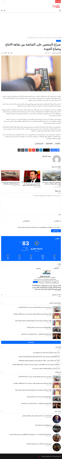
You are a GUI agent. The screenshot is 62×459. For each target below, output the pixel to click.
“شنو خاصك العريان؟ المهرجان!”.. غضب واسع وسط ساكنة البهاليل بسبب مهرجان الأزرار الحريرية (30, 434)
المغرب (53, 37)
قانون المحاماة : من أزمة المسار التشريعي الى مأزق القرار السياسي (36, 415)
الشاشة (57, 143)
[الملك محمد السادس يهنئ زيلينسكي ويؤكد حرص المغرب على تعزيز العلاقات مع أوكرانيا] (57, 316)
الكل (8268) (31, 342)
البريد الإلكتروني (57, 221)
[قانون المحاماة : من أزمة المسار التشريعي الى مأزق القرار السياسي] (57, 419)
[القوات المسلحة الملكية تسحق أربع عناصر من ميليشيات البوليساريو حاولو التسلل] (10, 176)
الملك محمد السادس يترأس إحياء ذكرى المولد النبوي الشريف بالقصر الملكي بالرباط (36, 1)
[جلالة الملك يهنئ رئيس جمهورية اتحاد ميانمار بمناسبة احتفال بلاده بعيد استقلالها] (31, 176)
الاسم (59, 214)
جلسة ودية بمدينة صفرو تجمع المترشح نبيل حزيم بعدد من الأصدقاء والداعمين (34, 307)
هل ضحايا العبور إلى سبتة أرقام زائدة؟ (43, 425)
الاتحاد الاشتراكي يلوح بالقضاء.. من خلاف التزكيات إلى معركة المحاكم (36, 334)
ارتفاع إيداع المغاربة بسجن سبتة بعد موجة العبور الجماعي (39, 327)
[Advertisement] (31, 25)
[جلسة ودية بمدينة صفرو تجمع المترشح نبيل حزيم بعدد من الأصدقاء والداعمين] (57, 309)
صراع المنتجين (38, 143)
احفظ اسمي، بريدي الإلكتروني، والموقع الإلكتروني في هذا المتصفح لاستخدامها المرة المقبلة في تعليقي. (38, 227)
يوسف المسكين (55, 52)
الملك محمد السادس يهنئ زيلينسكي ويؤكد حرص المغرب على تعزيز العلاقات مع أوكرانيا (32, 314)
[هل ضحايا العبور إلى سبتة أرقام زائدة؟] (57, 428)
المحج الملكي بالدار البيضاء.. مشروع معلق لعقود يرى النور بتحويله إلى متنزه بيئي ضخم (52, 184)
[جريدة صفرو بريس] (56, 6)
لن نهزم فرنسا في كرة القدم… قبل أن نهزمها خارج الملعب (38, 443)
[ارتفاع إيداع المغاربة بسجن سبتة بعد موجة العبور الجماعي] (57, 329)
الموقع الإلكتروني (26, 221)
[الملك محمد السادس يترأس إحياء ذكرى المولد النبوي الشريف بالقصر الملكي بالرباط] (57, 323)
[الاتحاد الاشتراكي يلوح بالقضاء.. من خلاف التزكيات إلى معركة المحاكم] (57, 336)
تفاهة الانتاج (49, 143)
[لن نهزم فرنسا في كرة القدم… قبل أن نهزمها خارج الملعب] (57, 447)
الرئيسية (58, 37)
